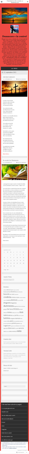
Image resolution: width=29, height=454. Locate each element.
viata (19, 331)
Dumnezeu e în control (14, 36)
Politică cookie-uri (13, 448)
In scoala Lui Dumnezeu (10, 160)
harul (11, 309)
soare (13, 328)
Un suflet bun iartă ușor (7, 440)
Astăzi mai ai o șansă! (7, 433)
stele (7, 331)
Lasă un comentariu (21, 79)
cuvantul (8, 300)
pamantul (21, 321)
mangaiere (12, 318)
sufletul (10, 331)
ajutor (12, 289)
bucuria (20, 291)
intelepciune (14, 312)
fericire (20, 306)
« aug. (4, 269)
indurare (5, 312)
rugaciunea (13, 325)
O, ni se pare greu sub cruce (8, 408)
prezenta (5, 323)
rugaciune (7, 326)
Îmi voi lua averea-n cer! (7, 436)
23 (14, 263)
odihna (8, 321)
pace (11, 321)
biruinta (13, 291)
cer (10, 294)
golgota (5, 309)
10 (17, 257)
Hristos (16, 309)
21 (7, 263)
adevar (4, 289)
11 (20, 257)
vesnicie (14, 331)
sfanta (23, 325)
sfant (21, 325)
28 (7, 266)
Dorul (3, 426)
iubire (5, 315)
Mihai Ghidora (6, 154)
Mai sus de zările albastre (7, 418)
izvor (13, 315)
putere (14, 323)
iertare (21, 309)
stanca (4, 331)
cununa (23, 297)
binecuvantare (7, 291)
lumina (6, 318)
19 (23, 260)
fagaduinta (16, 306)
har (8, 309)
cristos (13, 297)
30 (14, 266)
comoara (16, 294)
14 (7, 260)
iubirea (10, 315)
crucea (20, 297)
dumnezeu (8, 306)
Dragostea (4, 429)
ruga (21, 323)
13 (4, 260)
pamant (17, 321)
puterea (18, 323)
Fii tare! (3, 422)
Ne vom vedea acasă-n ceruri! (8, 415)
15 (10, 260)
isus (21, 312)
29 (10, 266)
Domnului (19, 300)
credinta (7, 297)
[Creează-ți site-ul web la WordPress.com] (14, 1)
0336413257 (6, 370)
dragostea (13, 303)
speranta (21, 328)
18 (20, 260)
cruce (17, 297)
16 (14, 260)
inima (9, 312)
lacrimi (19, 315)
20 (4, 263)
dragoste (6, 303)
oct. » (8, 269)
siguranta (5, 328)
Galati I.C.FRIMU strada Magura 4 (10, 368)
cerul (12, 294)
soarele (16, 328)
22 (10, 263)
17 (17, 260)
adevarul (8, 289)
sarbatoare (17, 325)
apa (14, 289)
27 (4, 266)
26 (23, 263)
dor (22, 300)
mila (21, 318)
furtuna (23, 306)
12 (23, 257)
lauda (22, 315)
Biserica (17, 291)
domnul (14, 300)
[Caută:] (14, 386)
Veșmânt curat (5, 411)
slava (9, 328)
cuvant (4, 300)
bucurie (6, 294)
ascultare (17, 289)
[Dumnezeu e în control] (14, 23)
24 (17, 263)
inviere (18, 312)
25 (20, 263)
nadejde (5, 321)
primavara (9, 323)
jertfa (16, 315)
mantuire (17, 318)
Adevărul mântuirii (9, 77)
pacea (14, 321)
